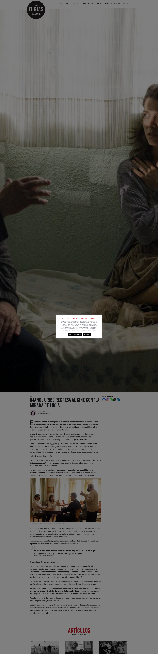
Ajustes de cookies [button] (75, 334)
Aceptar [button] (86, 334)
